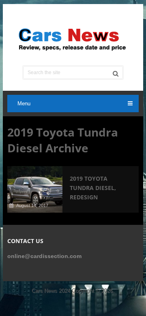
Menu (23, 103)
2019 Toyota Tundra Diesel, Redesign (93, 188)
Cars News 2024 (51, 291)
